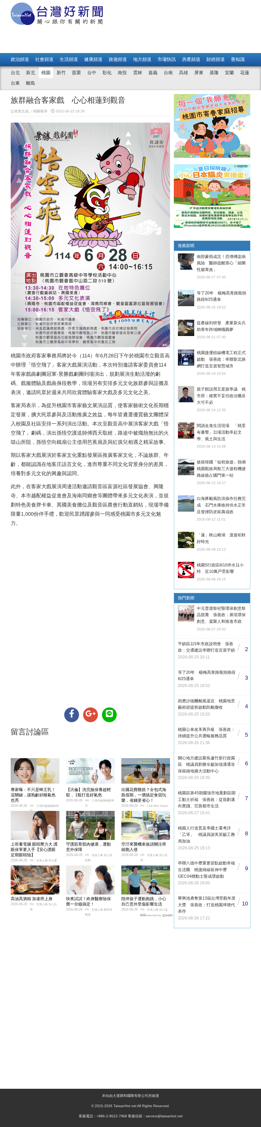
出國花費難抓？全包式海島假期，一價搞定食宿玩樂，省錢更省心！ (143, 794)
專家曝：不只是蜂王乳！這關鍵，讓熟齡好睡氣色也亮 (33, 794)
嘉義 (153, 72)
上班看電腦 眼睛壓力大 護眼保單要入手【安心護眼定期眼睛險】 (34, 849)
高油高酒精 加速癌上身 (32, 899)
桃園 (45, 72)
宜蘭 (229, 72)
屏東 (198, 72)
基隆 (214, 72)
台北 (15, 72)
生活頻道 (69, 59)
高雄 (183, 72)
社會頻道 (44, 59)
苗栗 (76, 72)
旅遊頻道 (118, 59)
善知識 (238, 59)
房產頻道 (191, 59)
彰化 (107, 72)
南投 (122, 72)
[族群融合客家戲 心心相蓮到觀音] (71, 714)
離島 (30, 83)
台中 (91, 72)
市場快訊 (167, 59)
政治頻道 (20, 59)
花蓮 (244, 72)
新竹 (61, 72)
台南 (168, 72)
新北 (30, 72)
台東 (15, 83)
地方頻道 (142, 59)
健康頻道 (93, 59)
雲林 (137, 72)
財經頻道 (215, 59)
